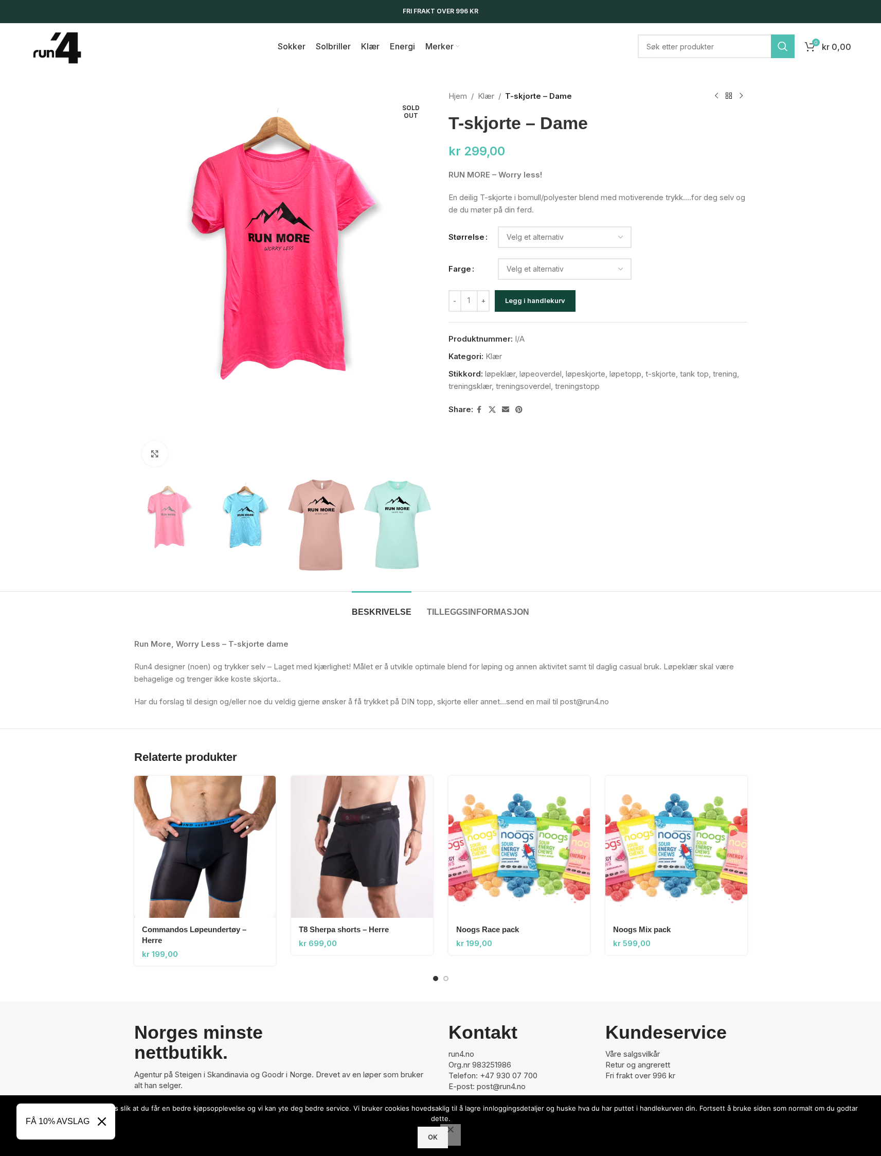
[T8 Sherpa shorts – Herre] (362, 847)
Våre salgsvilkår (632, 1054)
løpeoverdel (540, 374)
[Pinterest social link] (519, 410)
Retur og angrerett (637, 1065)
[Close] (102, 1121)
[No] (450, 1135)
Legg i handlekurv (535, 300)
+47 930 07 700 (508, 1075)
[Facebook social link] (479, 410)
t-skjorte (660, 374)
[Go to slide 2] (445, 978)
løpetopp (625, 374)
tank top (694, 374)
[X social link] (492, 410)
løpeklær (500, 374)
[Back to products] (729, 96)
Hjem (457, 96)
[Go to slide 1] (435, 978)
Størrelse (466, 237)
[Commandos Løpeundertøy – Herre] (205, 847)
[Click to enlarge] (155, 454)
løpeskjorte (585, 374)
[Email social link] (505, 410)
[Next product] (741, 96)
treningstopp (577, 386)
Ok (433, 1137)
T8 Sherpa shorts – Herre (344, 929)
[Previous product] (716, 96)
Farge (459, 269)
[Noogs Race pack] (519, 847)
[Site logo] (57, 45)
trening (725, 374)
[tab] (381, 607)
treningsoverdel (523, 386)
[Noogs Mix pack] (676, 847)
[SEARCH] (783, 46)
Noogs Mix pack (642, 929)
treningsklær (470, 386)
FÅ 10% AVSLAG (57, 1121)
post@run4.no (501, 1086)
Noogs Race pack (487, 929)
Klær (486, 96)
